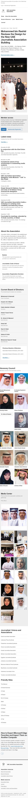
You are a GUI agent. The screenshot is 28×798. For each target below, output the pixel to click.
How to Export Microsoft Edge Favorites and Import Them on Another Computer (14, 735)
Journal (3, 22)
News (2, 16)
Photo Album (4, 786)
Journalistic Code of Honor (7, 776)
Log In (2, 5)
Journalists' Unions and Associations (9, 788)
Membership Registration (10, 5)
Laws (13, 19)
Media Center (19, 19)
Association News (5, 782)
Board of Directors (6, 19)
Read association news (7, 55)
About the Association (11, 16)
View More (4, 142)
